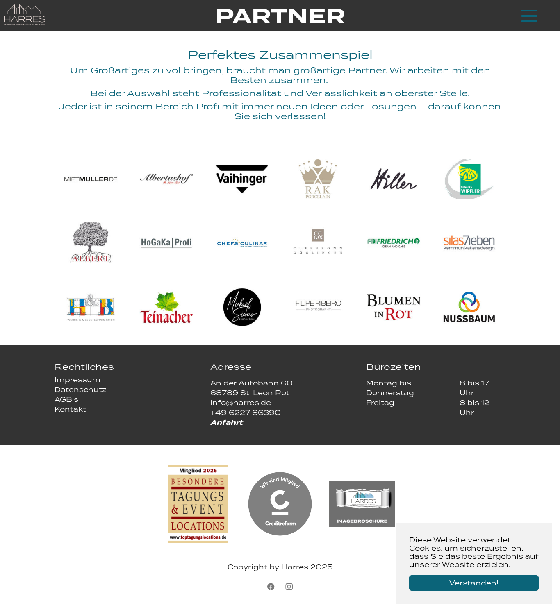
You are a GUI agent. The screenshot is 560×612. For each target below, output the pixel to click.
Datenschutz (81, 389)
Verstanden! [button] (474, 582)
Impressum (77, 379)
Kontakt (70, 409)
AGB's (66, 399)
